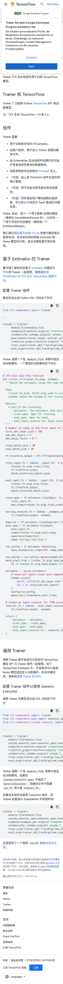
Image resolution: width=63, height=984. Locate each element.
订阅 (35, 967)
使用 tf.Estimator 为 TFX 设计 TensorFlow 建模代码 (30, 276)
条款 (5, 960)
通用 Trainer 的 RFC (29, 676)
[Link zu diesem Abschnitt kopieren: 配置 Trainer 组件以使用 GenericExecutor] (20, 692)
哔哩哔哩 (8, 910)
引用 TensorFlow (12, 947)
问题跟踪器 (9, 925)
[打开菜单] (5, 4)
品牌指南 (8, 942)
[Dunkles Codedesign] (52, 305)
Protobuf (43, 171)
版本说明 (8, 930)
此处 (26, 202)
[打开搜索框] (42, 4)
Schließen (31, 57)
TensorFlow (40, 103)
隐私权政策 (17, 960)
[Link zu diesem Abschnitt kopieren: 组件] (14, 128)
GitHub (6, 899)
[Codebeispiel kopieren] (57, 305)
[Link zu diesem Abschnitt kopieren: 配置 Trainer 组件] (33, 291)
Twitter (7, 904)
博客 (5, 893)
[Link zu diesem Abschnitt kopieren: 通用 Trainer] (29, 651)
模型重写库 (21, 233)
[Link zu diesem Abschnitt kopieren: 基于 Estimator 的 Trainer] (53, 259)
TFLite (35, 233)
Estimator (37, 268)
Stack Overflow (11, 936)
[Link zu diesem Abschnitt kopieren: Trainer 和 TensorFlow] (48, 95)
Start (31, 66)
